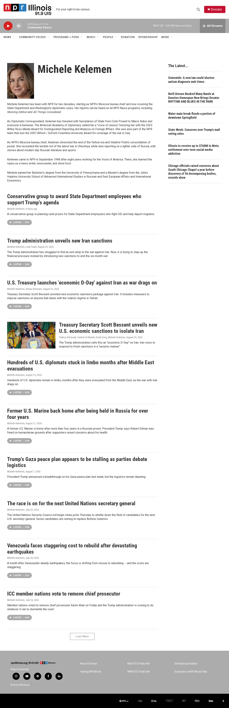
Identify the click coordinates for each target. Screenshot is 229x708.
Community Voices (32, 37)
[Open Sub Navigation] (14, 37)
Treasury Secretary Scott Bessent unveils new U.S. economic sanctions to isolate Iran (108, 328)
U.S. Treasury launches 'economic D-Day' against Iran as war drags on (82, 282)
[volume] (19, 26)
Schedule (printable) (185, 663)
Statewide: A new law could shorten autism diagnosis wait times (191, 80)
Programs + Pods (66, 37)
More (165, 37)
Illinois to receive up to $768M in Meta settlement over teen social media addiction (193, 149)
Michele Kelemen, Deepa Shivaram (24, 289)
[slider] (24, 26)
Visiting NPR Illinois (90, 671)
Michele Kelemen (16, 208)
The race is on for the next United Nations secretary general (71, 503)
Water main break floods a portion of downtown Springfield (191, 115)
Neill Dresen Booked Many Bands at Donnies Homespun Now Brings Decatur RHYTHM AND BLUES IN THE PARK (193, 98)
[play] (8, 26)
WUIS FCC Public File (138, 663)
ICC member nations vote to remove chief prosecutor (63, 594)
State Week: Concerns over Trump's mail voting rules (194, 131)
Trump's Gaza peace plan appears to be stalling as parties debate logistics (77, 462)
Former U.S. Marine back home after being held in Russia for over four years (77, 414)
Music (91, 37)
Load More (82, 636)
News (7, 37)
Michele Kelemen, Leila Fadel (21, 246)
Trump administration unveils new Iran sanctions (59, 241)
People (108, 37)
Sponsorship (148, 37)
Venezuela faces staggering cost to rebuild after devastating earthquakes (72, 548)
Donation (128, 37)
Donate (216, 9)
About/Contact (88, 663)
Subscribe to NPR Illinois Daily (190, 671)
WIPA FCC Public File (138, 671)
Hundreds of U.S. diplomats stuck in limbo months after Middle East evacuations (80, 365)
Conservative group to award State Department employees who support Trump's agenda (74, 199)
